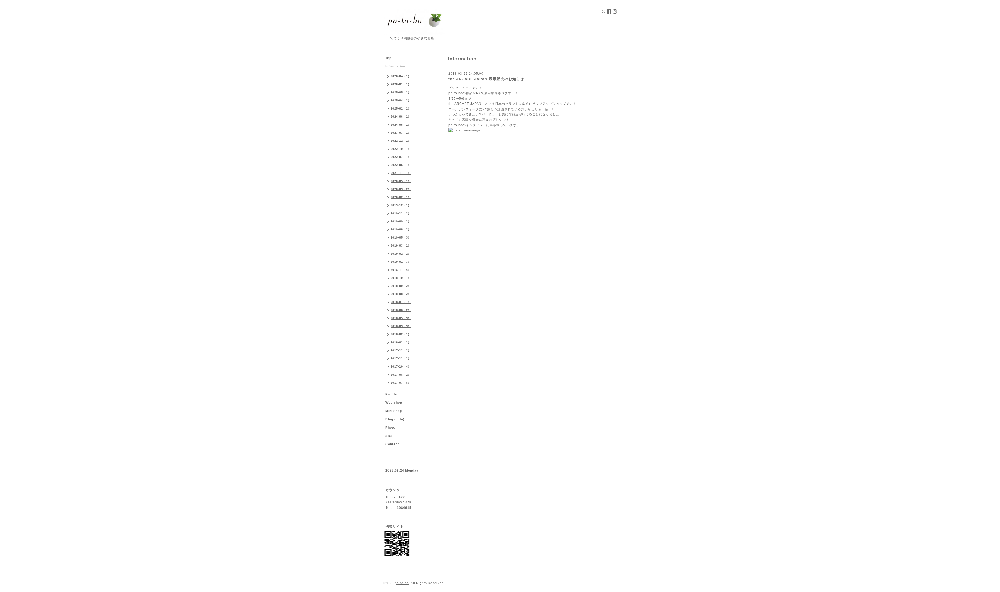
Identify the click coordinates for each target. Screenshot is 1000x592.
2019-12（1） (401, 205)
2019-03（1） (401, 245)
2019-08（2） (401, 229)
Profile (391, 394)
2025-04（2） (401, 100)
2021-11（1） (401, 173)
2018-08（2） (401, 293)
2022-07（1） (401, 156)
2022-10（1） (401, 148)
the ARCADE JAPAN (465, 104)
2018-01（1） (401, 342)
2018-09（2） (401, 285)
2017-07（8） (401, 382)
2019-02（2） (401, 253)
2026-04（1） (401, 76)
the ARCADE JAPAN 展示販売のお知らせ (486, 79)
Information (395, 66)
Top (388, 58)
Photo (390, 427)
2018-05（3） (401, 318)
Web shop (393, 402)
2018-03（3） (401, 326)
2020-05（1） (401, 181)
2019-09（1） (401, 221)
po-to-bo (455, 125)
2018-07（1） (401, 302)
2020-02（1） (401, 197)
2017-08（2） (401, 374)
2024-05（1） (401, 124)
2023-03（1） (401, 132)
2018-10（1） (401, 277)
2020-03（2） (401, 189)
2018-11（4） (401, 269)
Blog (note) (394, 419)
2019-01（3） (401, 261)
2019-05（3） (401, 237)
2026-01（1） (401, 84)
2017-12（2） (401, 350)
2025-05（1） (401, 92)
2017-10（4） (401, 366)
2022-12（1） (401, 140)
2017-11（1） (401, 358)
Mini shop (393, 411)
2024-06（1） (401, 116)
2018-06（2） (401, 310)
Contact (392, 444)
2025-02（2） (401, 108)
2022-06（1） (401, 164)
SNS (389, 436)
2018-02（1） (401, 334)
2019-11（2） (401, 213)
